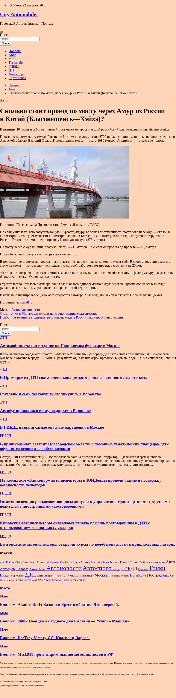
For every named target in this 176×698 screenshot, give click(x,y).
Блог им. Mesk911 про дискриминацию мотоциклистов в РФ (56, 654)
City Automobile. (19, 14)
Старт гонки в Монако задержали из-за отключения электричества (48, 313)
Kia (62, 562)
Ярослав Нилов (60, 579)
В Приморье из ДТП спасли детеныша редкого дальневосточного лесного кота (73, 377)
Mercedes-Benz (100, 562)
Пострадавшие (160, 575)
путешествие (77, 579)
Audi (2, 562)
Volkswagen (147, 562)
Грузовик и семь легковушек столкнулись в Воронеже (50, 394)
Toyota (134, 562)
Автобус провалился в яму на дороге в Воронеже (45, 410)
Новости (15, 51)
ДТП (12, 70)
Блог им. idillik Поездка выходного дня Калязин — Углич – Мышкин (65, 621)
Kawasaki (54, 562)
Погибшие (138, 575)
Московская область (118, 576)
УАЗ (40, 579)
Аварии (160, 562)
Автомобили (37, 569)
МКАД (73, 575)
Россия (19, 579)
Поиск (4, 34)
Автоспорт (16, 74)
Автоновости (30, 309)
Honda (32, 562)
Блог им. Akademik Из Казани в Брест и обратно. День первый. (59, 604)
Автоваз (22, 569)
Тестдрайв (16, 62)
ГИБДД (14, 66)
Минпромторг (86, 575)
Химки (47, 579)
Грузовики (18, 575)
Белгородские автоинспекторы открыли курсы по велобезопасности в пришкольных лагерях (87, 544)
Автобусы (7, 569)
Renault (124, 562)
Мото (13, 59)
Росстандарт (30, 579)
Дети (40, 575)
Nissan (114, 562)
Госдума (6, 575)
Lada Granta (81, 562)
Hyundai (43, 562)
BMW (10, 562)
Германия (143, 569)
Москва (101, 575)
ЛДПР (65, 575)
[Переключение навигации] (1, 32)
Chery (18, 562)
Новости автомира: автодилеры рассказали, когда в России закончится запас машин (61, 317)
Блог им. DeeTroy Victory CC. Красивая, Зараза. (45, 638)
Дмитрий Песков (52, 576)
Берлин (116, 569)
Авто (12, 55)
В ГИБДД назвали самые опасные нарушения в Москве (52, 427)
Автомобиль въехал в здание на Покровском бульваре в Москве (60, 345)
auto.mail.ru (24, 302)
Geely (26, 562)
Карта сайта (17, 78)
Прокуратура (7, 580)
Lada (68, 562)
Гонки (157, 567)
